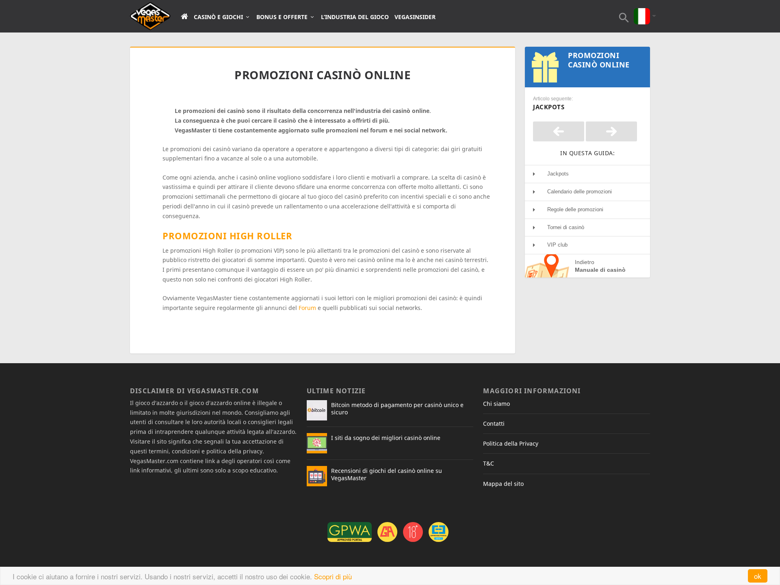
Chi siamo (496, 403)
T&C (488, 463)
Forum (307, 308)
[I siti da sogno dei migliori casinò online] (317, 443)
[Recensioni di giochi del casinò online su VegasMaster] (317, 476)
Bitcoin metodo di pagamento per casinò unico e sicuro (397, 408)
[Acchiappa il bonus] (558, 131)
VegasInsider (415, 17)
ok (757, 576)
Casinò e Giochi (218, 17)
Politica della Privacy (510, 443)
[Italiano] (642, 11)
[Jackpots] (611, 131)
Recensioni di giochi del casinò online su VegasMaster (386, 474)
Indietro (600, 266)
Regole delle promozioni (575, 209)
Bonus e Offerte (282, 17)
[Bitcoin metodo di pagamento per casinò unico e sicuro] (317, 410)
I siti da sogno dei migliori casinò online (385, 438)
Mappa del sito (503, 484)
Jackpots (558, 174)
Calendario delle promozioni (579, 191)
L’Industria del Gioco (355, 17)
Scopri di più (333, 576)
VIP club (557, 245)
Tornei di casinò (565, 227)
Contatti (494, 423)
